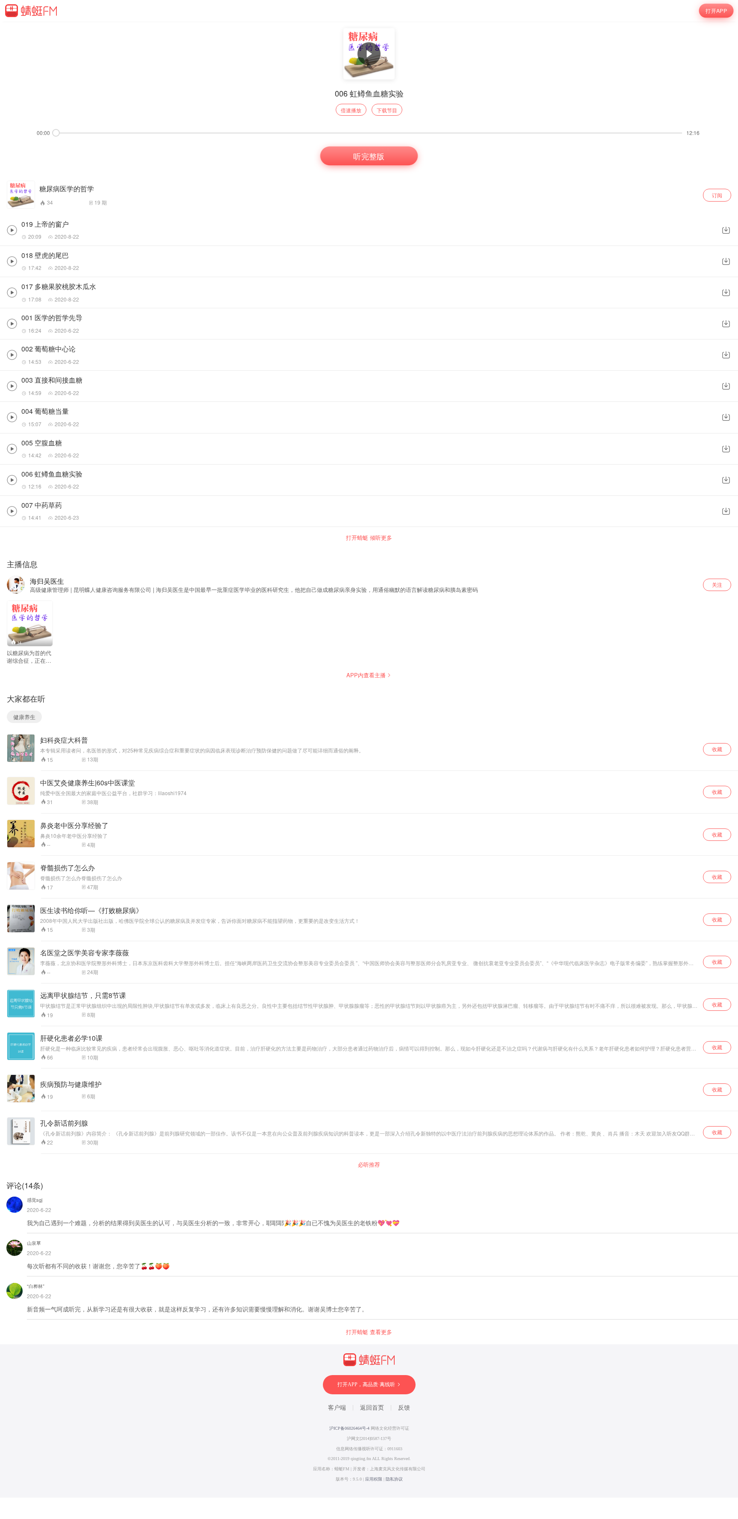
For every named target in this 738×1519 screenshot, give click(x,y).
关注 (717, 584)
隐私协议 (394, 1479)
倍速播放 (351, 110)
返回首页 (372, 1408)
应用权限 (373, 1479)
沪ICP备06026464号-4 (349, 1428)
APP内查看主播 (366, 675)
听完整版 (369, 155)
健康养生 (24, 717)
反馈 (404, 1408)
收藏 (717, 748)
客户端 (337, 1408)
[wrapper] (369, 759)
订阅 (717, 195)
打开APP (716, 11)
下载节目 (387, 110)
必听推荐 (369, 1164)
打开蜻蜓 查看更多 (369, 1332)
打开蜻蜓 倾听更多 (369, 537)
